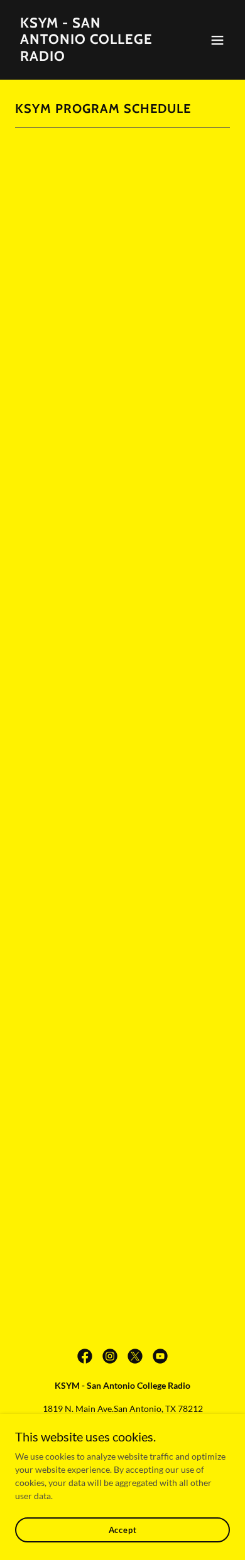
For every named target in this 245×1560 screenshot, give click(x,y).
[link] (90, 57)
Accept (123, 1530)
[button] (217, 40)
